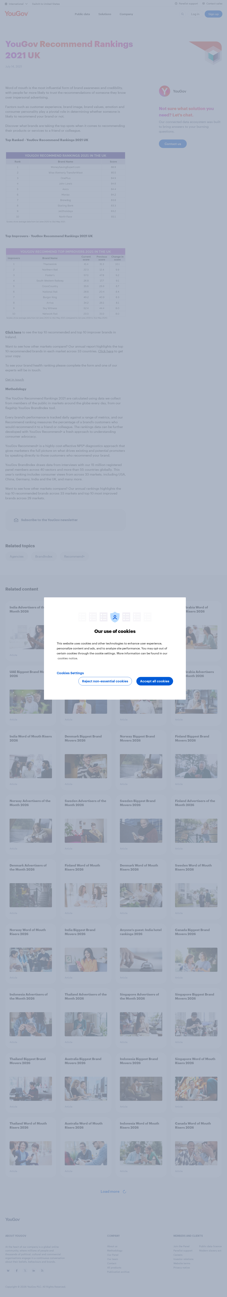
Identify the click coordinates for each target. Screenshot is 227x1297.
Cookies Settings (70, 673)
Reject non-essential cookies (105, 681)
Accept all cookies (154, 681)
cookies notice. (68, 658)
